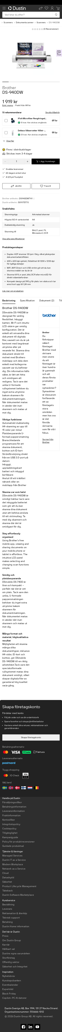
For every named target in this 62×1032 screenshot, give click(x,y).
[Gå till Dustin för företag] (17, 8)
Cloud (5, 873)
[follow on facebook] (23, 1027)
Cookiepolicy (9, 828)
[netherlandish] (30, 788)
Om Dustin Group (11, 940)
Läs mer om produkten (13, 291)
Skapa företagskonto (31, 737)
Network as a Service (13, 868)
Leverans (7, 909)
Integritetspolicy (11, 824)
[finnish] (23, 788)
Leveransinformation (13, 811)
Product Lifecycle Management (19, 886)
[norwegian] (11, 788)
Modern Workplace (12, 864)
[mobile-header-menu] (4, 8)
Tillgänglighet (9, 833)
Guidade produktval (13, 846)
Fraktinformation (11, 815)
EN (8, 913)
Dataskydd (8, 877)
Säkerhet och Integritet (15, 966)
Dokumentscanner (24, 22)
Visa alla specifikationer (13, 239)
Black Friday (9, 993)
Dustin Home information (15, 926)
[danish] (17, 788)
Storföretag (8, 957)
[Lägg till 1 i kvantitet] (27, 161)
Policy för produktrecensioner (18, 841)
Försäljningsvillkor (12, 802)
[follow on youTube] (37, 1027)
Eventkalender (10, 985)
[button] (40, 8)
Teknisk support (11, 917)
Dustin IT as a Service (14, 860)
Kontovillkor (8, 819)
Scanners (8, 22)
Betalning (7, 922)
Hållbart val (8, 949)
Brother (9, 87)
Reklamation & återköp (14, 913)
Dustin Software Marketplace (18, 895)
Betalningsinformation (14, 806)
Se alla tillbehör (52, 112)
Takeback (7, 890)
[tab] (10, 300)
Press (5, 936)
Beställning (8, 904)
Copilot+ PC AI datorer (14, 998)
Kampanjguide (10, 837)
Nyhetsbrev (8, 976)
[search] (56, 15)
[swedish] (4, 788)
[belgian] (36, 788)
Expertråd (7, 989)
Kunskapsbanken (11, 980)
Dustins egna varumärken (16, 953)
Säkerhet (7, 881)
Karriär (6, 944)
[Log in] (52, 8)
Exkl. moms (7, 105)
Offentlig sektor (10, 962)
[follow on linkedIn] (30, 1027)
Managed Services (12, 855)
